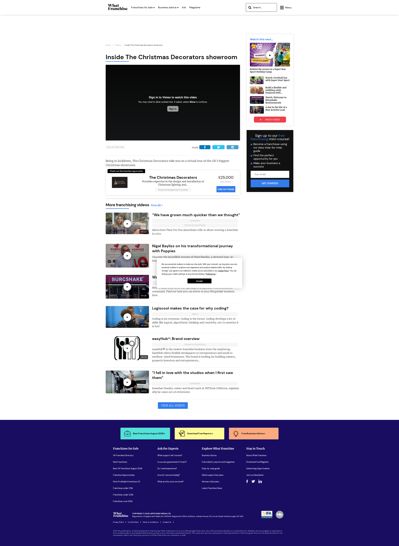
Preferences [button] (211, 274)
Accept (199, 281)
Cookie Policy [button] (223, 271)
